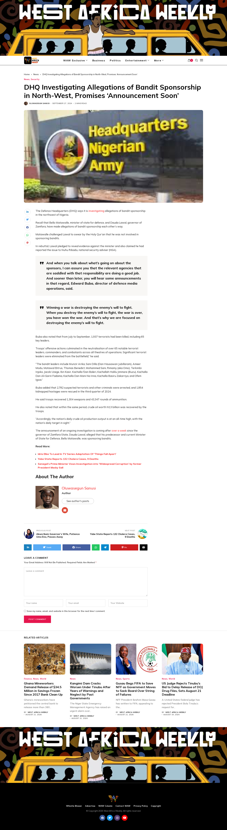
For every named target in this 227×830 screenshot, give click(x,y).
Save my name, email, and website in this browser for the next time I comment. (66, 611)
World (43, 679)
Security (35, 79)
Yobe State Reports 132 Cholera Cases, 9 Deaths (68, 458)
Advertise (90, 806)
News (36, 74)
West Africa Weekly (38, 712)
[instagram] (117, 818)
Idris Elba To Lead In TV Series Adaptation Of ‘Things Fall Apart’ (77, 453)
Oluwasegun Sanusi (39, 103)
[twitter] (110, 818)
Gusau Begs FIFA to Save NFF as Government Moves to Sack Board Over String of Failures (136, 688)
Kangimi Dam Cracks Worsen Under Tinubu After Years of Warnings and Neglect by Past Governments (90, 690)
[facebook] (102, 818)
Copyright (156, 806)
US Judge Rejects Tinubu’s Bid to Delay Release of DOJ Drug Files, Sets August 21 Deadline (182, 688)
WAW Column (105, 806)
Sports (126, 679)
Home (27, 74)
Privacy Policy (141, 806)
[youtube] (125, 818)
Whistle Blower (74, 806)
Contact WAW (123, 806)
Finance (28, 679)
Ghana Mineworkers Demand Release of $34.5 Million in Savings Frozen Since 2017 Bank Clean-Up (43, 688)
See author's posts (78, 501)
